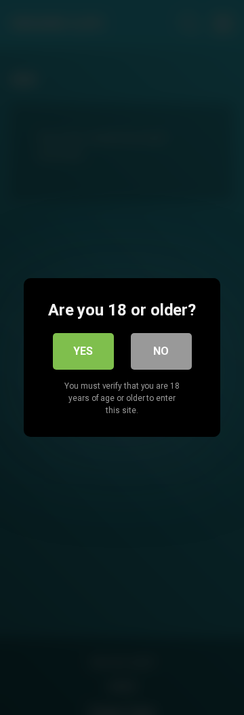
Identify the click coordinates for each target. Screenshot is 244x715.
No (161, 351)
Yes (83, 351)
